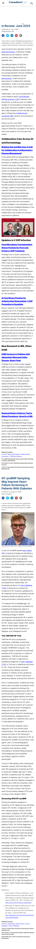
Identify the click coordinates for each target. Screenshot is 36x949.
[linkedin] (11, 35)
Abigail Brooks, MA (8, 31)
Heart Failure (20, 924)
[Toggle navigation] (3, 3)
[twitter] (7, 35)
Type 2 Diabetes (14, 926)
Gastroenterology (13, 454)
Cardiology (11, 924)
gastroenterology (8, 52)
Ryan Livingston (7, 494)
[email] (20, 35)
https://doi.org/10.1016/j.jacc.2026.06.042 (18, 902)
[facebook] (3, 35)
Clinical (4, 454)
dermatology (6, 78)
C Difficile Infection (16, 456)
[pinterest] (16, 35)
